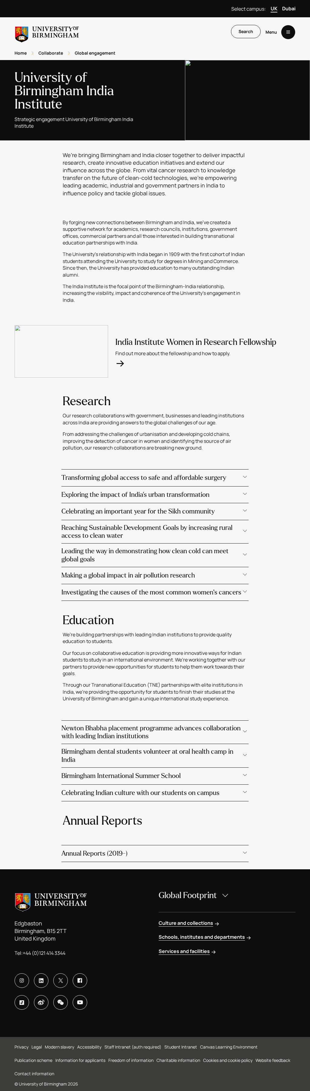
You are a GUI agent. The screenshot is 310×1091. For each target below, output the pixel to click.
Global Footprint (188, 895)
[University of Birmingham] (47, 32)
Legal (36, 1047)
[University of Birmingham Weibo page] (41, 1002)
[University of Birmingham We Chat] (60, 1002)
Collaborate (50, 53)
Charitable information (178, 1060)
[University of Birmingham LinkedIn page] (41, 980)
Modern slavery (59, 1047)
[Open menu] (288, 32)
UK (274, 8)
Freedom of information (130, 1060)
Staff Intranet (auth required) (132, 1047)
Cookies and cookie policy (227, 1060)
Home (21, 53)
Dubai (288, 8)
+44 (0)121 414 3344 (44, 953)
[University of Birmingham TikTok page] (22, 1002)
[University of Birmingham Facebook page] (80, 980)
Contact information (34, 1073)
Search (246, 31)
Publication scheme (33, 1060)
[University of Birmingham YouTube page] (80, 1002)
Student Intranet (180, 1047)
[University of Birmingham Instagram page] (22, 980)
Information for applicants (80, 1060)
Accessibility (89, 1047)
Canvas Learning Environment (229, 1047)
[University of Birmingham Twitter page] (60, 980)
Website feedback (273, 1060)
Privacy (21, 1047)
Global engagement (95, 53)
